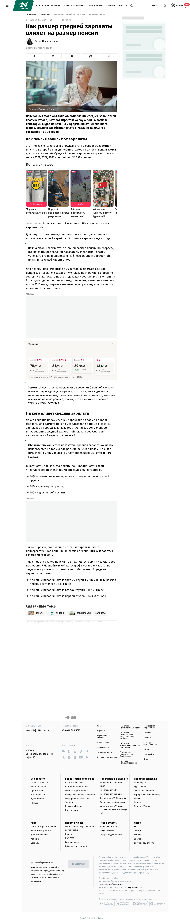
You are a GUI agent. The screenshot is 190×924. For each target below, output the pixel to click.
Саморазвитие (72, 842)
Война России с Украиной (79, 778)
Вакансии (148, 738)
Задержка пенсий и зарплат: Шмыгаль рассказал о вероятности (68, 225)
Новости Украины (39, 786)
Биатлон (138, 839)
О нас (98, 726)
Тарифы (110, 5)
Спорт (137, 822)
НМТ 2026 (69, 838)
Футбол (137, 830)
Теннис (137, 834)
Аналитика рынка (108, 826)
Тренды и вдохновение (111, 834)
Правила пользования (106, 757)
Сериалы (35, 843)
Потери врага (71, 810)
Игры (146, 759)
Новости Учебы (74, 822)
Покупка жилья (107, 830)
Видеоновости (38, 794)
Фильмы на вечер (39, 834)
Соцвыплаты (95, 5)
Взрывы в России (73, 806)
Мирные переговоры (75, 790)
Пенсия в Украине (143, 806)
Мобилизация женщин (111, 794)
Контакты (148, 733)
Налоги (137, 802)
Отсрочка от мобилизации (112, 802)
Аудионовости (38, 798)
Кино (34, 822)
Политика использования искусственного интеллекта (127, 736)
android (107, 903)
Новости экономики (48, 5)
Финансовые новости (144, 790)
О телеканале (102, 743)
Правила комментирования (128, 762)
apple (123, 903)
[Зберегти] (108, 56)
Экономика (31, 14)
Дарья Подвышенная (46, 41)
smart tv (140, 903)
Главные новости (39, 782)
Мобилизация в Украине (114, 778)
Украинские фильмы (41, 830)
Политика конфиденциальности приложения (130, 745)
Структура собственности (150, 744)
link (63, 751)
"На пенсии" (45, 48)
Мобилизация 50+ (108, 790)
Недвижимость (108, 822)
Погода (34, 803)
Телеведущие (102, 748)
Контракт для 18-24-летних (113, 798)
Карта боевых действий (76, 786)
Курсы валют (140, 786)
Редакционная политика (103, 737)
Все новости (38, 778)
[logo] (23, 6)
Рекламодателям (104, 752)
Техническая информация (149, 727)
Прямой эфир (37, 790)
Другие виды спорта (144, 843)
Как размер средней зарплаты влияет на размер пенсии (79, 14)
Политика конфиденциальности (130, 727)
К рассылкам (79, 864)
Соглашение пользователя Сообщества (126, 754)
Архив (146, 749)
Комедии (35, 839)
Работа (123, 5)
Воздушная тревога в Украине (80, 794)
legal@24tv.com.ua (133, 887)
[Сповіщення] (165, 6)
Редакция (100, 731)
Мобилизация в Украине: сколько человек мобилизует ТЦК (114, 809)
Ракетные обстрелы (74, 782)
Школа (68, 834)
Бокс (136, 826)
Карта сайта (149, 754)
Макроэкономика (74, 5)
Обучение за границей (76, 846)
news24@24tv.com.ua (38, 730)
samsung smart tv (157, 903)
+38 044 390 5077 (71, 730)
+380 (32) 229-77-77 (116, 884)
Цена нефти (140, 782)
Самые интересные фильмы (44, 826)
